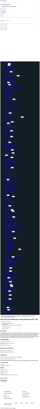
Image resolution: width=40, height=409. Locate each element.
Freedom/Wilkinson (9, 237)
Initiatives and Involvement (8, 99)
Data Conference (8, 274)
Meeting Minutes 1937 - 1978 (10, 81)
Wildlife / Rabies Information (10, 304)
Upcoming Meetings (9, 72)
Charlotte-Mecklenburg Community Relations (13, 88)
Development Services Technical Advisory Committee (14, 229)
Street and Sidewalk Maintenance (11, 139)
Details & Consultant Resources (11, 246)
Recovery (7, 199)
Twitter (27, 402)
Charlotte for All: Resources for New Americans (13, 109)
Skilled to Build (6, 281)
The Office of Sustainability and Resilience (12, 100)
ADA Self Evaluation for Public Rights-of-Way (13, 119)
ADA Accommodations (8, 393)
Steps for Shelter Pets (7, 314)
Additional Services (9, 164)
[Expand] (9, 63)
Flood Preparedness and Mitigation (11, 171)
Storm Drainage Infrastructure (10, 175)
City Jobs (5, 82)
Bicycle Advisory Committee (10, 105)
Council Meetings (7, 71)
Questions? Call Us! (9, 222)
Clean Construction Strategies (10, 244)
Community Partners (9, 310)
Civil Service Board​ (9, 103)
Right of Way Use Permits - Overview (12, 185)
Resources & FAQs (9, 278)
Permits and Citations (9, 300)
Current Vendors (8, 242)
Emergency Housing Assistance (11, 126)
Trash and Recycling (7, 157)
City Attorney (8, 97)
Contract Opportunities (9, 240)
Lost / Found (6, 291)
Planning (7, 250)
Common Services (9, 252)
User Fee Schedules (9, 225)
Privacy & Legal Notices (8, 398)
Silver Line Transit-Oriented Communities (10, 280)
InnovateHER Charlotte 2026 (10, 276)
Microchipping (8, 292)
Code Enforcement (7, 130)
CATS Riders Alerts (25, 396)
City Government (5, 63)
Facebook (16, 402)
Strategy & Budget (9, 95)
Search (1, 20)
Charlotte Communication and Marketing (12, 85)
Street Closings (8, 138)
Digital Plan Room (9, 227)
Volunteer (5, 306)
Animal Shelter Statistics (8, 312)
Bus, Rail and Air (7, 156)
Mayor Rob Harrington (9, 66)
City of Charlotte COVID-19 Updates (12, 206)
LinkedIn (21, 402)
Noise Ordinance (8, 76)
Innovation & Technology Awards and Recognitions (14, 275)
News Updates (6, 113)
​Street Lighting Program (8, 153)
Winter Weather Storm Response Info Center (13, 203)
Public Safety (4, 195)
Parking (7, 137)
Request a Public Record (8, 177)
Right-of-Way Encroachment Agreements (12, 187)
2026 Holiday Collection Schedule (11, 166)
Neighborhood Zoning (9, 125)
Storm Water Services (7, 167)
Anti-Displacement (9, 108)
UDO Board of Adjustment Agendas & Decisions (14, 107)
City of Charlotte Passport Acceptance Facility (11, 178)
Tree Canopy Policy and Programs (11, 255)
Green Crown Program (9, 106)
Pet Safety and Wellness (10, 302)
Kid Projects (8, 308)
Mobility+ (5, 277)
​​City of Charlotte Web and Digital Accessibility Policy (12, 117)
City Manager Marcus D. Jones (11, 69)
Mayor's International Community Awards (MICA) (14, 110)
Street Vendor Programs (10, 188)
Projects (7, 173)
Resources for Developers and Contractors (12, 127)
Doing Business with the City (8, 238)
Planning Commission (9, 254)
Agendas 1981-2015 (9, 79)
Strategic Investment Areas (10, 279)
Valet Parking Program (9, 190)
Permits (5, 179)
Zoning (7, 251)
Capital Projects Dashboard (10, 264)
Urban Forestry (8, 220)
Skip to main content (3, 0)
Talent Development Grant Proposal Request (13, 282)
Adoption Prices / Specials (10, 288)
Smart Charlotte (6, 271)
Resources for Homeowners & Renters (12, 128)
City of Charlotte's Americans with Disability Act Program (15, 118)
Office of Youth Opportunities (10, 102)
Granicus (14, 408)
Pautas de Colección (9, 163)
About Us (7, 168)
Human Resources (9, 92)
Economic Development (8, 211)
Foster (5, 313)
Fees (7, 170)
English (9, 2)
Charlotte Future (6, 268)
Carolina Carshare (9, 141)
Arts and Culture (8, 151)
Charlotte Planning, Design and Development (11, 249)
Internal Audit (8, 94)
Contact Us (6, 70)
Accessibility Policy (7, 391)
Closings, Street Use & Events (11, 180)
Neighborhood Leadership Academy (11, 146)
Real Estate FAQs (9, 261)
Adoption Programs (7, 286)
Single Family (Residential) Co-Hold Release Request (14, 218)
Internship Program (9, 83)
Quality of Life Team (9, 111)
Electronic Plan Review (10, 226)
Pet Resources (6, 299)
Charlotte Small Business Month (11, 215)
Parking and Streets (7, 136)
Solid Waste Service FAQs (10, 165)
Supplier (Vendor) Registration (11, 241)
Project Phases (8, 259)
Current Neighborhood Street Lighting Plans (13, 154)
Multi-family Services (9, 160)
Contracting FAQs (9, 243)
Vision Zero (8, 101)
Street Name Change (9, 140)
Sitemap (5, 394)
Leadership (6, 65)
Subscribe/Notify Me (26, 393)
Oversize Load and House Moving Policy (12, 189)
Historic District (8, 253)
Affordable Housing (9, 124)
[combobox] (5, 4)
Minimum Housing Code (10, 134)
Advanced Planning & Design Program (12, 260)
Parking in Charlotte (7, 176)
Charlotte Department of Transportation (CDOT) (13, 86)
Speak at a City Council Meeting (11, 74)
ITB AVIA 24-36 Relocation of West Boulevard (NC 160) (11, 357)
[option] (21, 2)
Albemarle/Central (9, 234)
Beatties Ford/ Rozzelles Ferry (11, 235)
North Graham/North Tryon (10, 232)
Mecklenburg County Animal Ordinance (12, 305)
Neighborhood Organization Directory (12, 148)
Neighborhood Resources (10, 143)
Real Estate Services (9, 129)
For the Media (8, 115)
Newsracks (8, 192)
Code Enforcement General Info (11, 135)
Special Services (8, 159)
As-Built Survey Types (9, 228)
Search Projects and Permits (10, 219)
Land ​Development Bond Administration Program (14, 224)
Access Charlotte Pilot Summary (11, 272)
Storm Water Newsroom (10, 172)
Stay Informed (8, 200)
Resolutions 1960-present (10, 78)
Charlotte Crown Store (7, 98)
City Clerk (7, 87)
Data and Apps (8, 169)
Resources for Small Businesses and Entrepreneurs (14, 213)
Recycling (7, 158)
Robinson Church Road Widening (11, 266)
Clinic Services (6, 295)
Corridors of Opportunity (8, 231)
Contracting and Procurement (10, 89)
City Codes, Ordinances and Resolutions (10, 75)
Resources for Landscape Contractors (12, 247)
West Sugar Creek (9, 233)
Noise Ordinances (9, 133)
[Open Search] (1, 15)
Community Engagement (10, 145)
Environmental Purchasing (10, 248)
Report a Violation (9, 131)
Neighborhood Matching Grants (11, 147)
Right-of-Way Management (10, 193)
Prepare (7, 197)
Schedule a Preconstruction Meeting (11, 223)
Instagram (31, 402)
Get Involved (6, 142)
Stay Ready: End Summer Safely (9, 208)
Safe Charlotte (6, 207)
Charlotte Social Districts (10, 104)
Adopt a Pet (8, 287)
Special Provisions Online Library (11, 239)
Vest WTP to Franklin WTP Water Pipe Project (13, 263)
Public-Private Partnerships (10, 214)
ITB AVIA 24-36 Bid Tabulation (7, 358)
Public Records (6, 396)
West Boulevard (8, 236)
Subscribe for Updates (9, 114)
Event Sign (8, 182)
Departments (6, 84)
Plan (7, 201)
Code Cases (8, 132)
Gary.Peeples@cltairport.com (4, 365)
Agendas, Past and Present (10, 73)
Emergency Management (8, 196)
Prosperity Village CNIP (10, 258)
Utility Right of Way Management (11, 183)
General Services (8, 90)
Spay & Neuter (8, 296)
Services (3, 155)
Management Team (9, 311)
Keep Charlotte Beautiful (10, 144)
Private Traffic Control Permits (11, 191)
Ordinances (8, 77)
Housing (5, 123)
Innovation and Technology (10, 93)
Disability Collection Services (10, 161)
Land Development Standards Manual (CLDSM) (13, 221)
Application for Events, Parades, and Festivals (13, 181)
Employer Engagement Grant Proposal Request (13, 283)
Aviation (7, 96)
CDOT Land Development (10, 184)
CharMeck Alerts (25, 394)
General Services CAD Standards (11, 245)
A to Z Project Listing (9, 262)
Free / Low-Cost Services (10, 303)
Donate (5, 307)
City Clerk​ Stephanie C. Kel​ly (11, 68)
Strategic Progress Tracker (8, 120)
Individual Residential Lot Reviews (11, 230)
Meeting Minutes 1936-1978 (10, 80)
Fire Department (6, 204)
